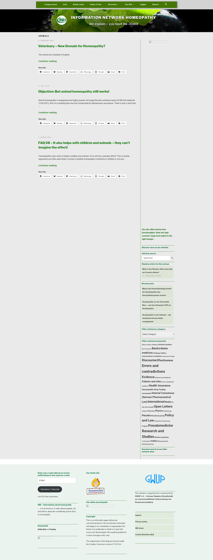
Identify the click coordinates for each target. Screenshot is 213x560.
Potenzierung (166, 421)
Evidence (148, 377)
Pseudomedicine (160, 426)
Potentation (157, 421)
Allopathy (155, 345)
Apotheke (168, 345)
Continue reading (47, 61)
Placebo (146, 415)
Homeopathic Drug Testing (153, 389)
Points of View (96, 4)
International (156, 401)
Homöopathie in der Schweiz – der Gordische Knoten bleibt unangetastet (156, 318)
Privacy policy (141, 522)
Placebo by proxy (157, 416)
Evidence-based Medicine (163, 377)
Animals (161, 345)
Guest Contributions (168, 382)
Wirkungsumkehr (163, 441)
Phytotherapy (167, 411)
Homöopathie (146, 393)
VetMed (153, 441)
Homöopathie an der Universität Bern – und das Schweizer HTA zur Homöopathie (156, 305)
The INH (128, 4)
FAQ (65, 4)
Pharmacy (151, 411)
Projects (145, 426)
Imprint (138, 515)
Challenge (156, 353)
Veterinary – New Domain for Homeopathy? (71, 46)
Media (168, 402)
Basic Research (146, 349)
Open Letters (163, 406)
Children (163, 353)
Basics (156, 348)
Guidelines (145, 386)
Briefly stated (78, 4)
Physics (159, 411)
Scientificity (164, 437)
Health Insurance (159, 385)
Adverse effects (147, 345)
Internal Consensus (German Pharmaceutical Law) (158, 397)
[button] (166, 4)
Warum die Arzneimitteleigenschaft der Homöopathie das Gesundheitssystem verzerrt (156, 292)
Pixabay (53, 529)
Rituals (157, 437)
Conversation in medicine (152, 356)
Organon (144, 411)
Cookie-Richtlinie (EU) (144, 534)
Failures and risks (151, 381)
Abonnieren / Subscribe (50, 489)
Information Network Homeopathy (113, 17)
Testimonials (146, 441)
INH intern (139, 528)
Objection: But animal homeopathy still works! (73, 91)
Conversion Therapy (168, 356)
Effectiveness (165, 360)
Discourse (149, 360)
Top (207, 554)
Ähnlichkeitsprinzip (148, 444)
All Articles (112, 4)
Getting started (50, 4)
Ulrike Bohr (42, 529)
